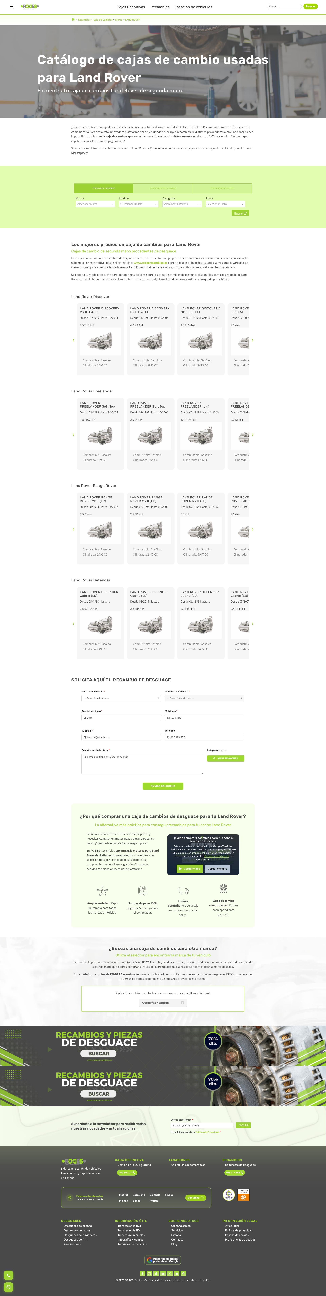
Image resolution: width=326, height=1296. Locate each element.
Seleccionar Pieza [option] (217, 204)
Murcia (154, 1200)
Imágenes (217, 750)
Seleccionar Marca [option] (87, 204)
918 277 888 (233, 1172)
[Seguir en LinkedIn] (176, 1273)
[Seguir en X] (170, 1273)
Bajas (131, 7)
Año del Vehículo (92, 711)
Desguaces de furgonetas (80, 1235)
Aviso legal (232, 1225)
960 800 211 (125, 1172)
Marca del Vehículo (93, 691)
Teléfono (170, 730)
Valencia (155, 1194)
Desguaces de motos (77, 1230)
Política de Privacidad (207, 1132)
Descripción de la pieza (96, 750)
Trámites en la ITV (129, 1230)
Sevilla (169, 1194)
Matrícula (171, 711)
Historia (176, 1235)
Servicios (177, 1230)
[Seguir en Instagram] (149, 1273)
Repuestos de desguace (240, 1165)
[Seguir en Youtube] (163, 1273)
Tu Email (87, 730)
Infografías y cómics (130, 1239)
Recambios (159, 7)
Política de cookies (237, 1235)
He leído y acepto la (197, 1132)
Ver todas (195, 1197)
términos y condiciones (216, 856)
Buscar (310, 6)
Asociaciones (72, 1244)
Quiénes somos (181, 1225)
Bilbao (136, 1200)
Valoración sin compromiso (188, 1165)
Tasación (193, 7)
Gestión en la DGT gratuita (134, 1165)
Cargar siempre (217, 868)
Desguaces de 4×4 (75, 1239)
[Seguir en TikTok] (156, 1273)
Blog (174, 1244)
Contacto (177, 1239)
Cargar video (192, 868)
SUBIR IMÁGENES (227, 758)
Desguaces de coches (78, 1225)
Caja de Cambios (103, 19)
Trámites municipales (131, 1235)
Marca (118, 19)
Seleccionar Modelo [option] (131, 204)
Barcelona (139, 1194)
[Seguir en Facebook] (142, 1273)
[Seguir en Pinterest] (183, 1273)
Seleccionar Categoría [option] (175, 204)
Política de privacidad (239, 1230)
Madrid (123, 1194)
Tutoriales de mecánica (132, 1244)
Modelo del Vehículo (177, 691)
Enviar (243, 1125)
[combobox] (95, 204)
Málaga (123, 1200)
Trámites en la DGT (129, 1225)
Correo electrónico (182, 1119)
